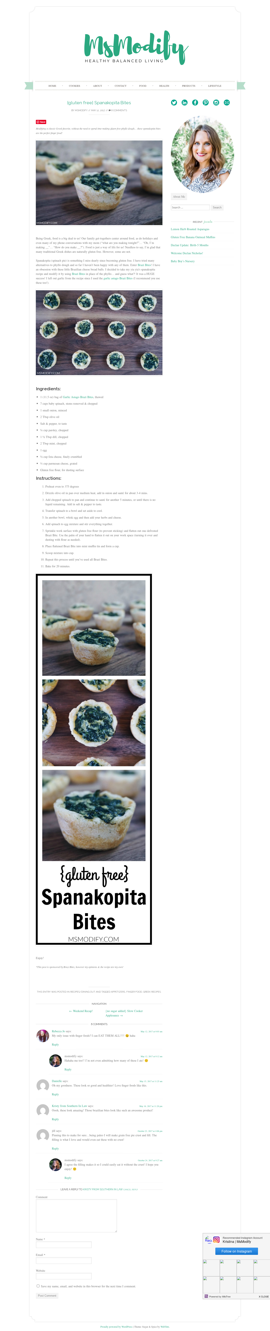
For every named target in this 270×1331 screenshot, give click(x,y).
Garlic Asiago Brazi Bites (78, 397)
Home (52, 85)
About (97, 85)
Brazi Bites (144, 265)
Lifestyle (214, 85)
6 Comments (119, 110)
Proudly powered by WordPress (116, 1326)
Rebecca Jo (58, 1031)
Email (40, 1255)
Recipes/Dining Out (82, 991)
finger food (134, 991)
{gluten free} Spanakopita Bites (99, 102)
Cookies (74, 85)
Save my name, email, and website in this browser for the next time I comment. (88, 1286)
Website (40, 1271)
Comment (41, 1197)
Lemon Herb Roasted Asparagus (190, 229)
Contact (120, 85)
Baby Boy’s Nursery (183, 261)
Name (40, 1239)
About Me (179, 197)
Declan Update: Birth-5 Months (189, 245)
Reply (55, 1044)
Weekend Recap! (81, 1011)
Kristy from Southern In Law (69, 1106)
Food (142, 85)
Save (42, 121)
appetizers (118, 991)
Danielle (57, 1081)
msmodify (81, 110)
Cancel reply (130, 1190)
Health (164, 85)
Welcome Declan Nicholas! (187, 253)
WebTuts (165, 1326)
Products (188, 85)
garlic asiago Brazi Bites (118, 278)
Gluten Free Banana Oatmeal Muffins (193, 237)
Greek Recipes (152, 991)
